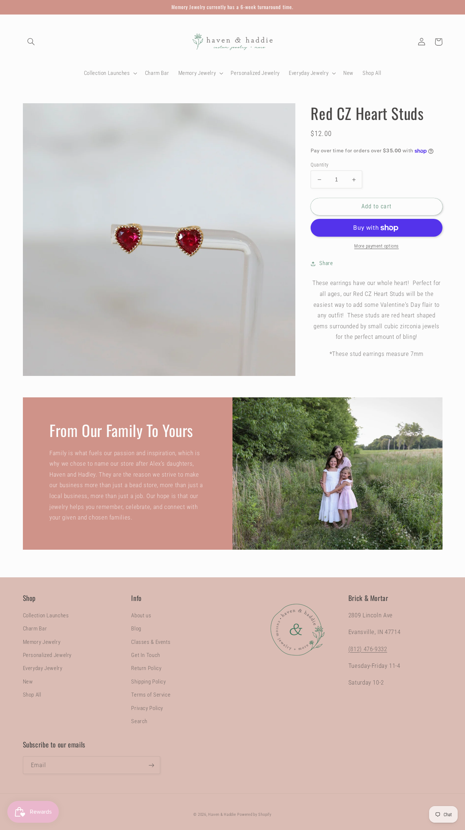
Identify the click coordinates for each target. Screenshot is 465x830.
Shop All (32, 694)
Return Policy (146, 668)
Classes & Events (150, 642)
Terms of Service (150, 694)
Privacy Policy (147, 708)
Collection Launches (46, 615)
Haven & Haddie (222, 814)
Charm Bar (35, 628)
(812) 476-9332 (367, 649)
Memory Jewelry (42, 642)
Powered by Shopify (254, 814)
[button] (31, 41)
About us (141, 615)
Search (139, 721)
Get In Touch (145, 655)
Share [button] (326, 263)
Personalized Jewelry (47, 655)
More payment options (376, 246)
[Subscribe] (151, 765)
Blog (136, 628)
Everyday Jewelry (42, 668)
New (28, 681)
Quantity (319, 165)
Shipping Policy (148, 681)
